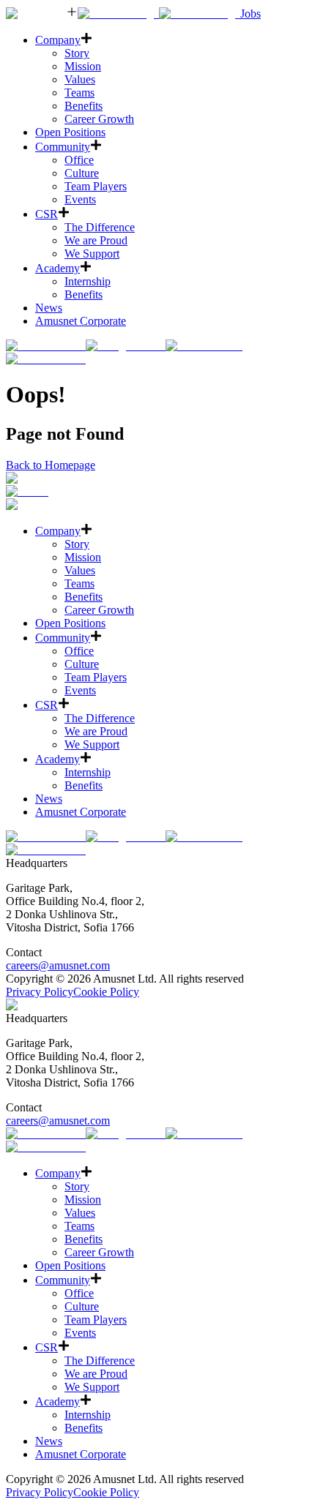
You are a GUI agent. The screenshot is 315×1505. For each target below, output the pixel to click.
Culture (81, 173)
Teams (79, 92)
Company (58, 40)
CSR (46, 214)
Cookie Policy (106, 992)
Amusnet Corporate (80, 321)
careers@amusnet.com (58, 965)
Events (80, 199)
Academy (57, 268)
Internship (87, 281)
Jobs (250, 13)
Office (79, 160)
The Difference (99, 227)
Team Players (95, 186)
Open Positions (70, 132)
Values (79, 79)
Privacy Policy (39, 992)
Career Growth (99, 119)
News (48, 307)
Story (76, 53)
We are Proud (95, 240)
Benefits (83, 106)
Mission (82, 66)
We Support (91, 253)
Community (62, 146)
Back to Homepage (50, 465)
